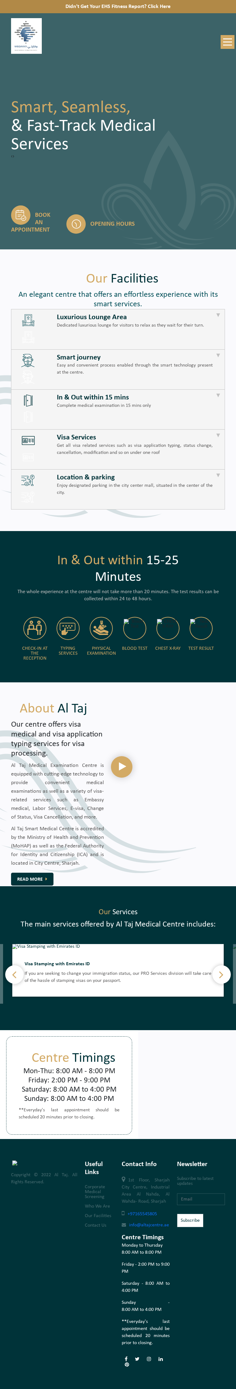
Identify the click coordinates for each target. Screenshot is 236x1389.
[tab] (118, 329)
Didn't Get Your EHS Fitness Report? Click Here (118, 7)
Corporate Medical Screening (95, 1192)
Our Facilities (98, 1215)
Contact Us (95, 1225)
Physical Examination (101, 651)
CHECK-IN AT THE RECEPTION (35, 653)
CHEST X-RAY (168, 648)
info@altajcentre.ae (149, 1225)
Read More (30, 879)
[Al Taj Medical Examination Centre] (26, 52)
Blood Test (135, 648)
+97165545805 (142, 1214)
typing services (68, 651)
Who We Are (97, 1206)
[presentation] (12, 156)
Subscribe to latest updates (195, 1181)
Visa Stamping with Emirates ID (57, 964)
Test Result (201, 648)
